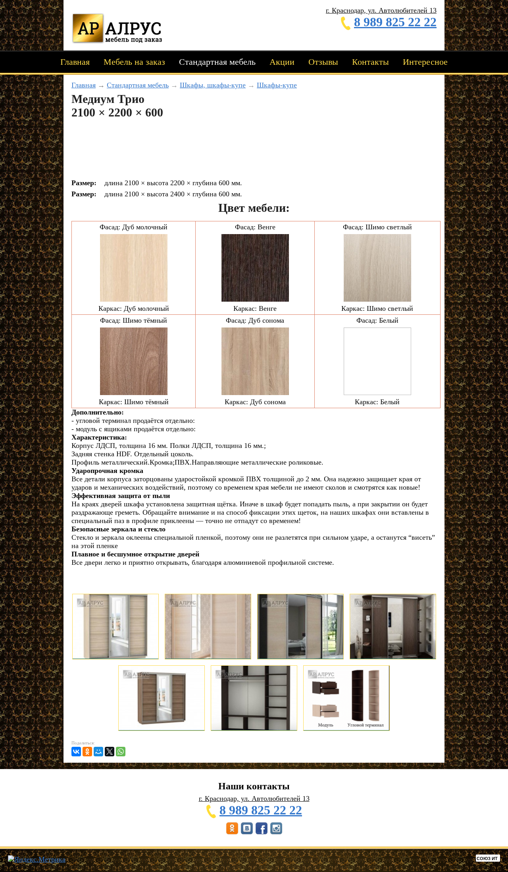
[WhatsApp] (120, 751)
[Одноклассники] (87, 751)
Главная (75, 62)
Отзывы (323, 62)
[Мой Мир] (98, 751)
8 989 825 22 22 (395, 22)
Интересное (425, 62)
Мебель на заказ (134, 62)
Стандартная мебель (217, 62)
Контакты (370, 62)
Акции (281, 62)
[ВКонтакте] (76, 751)
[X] (109, 751)
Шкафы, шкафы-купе (213, 85)
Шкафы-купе (277, 85)
